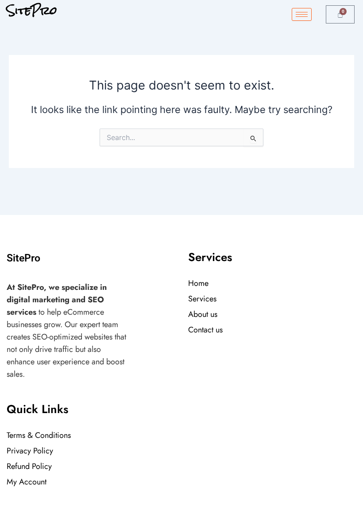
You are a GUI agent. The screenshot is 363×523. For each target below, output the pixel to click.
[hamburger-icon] (302, 14)
